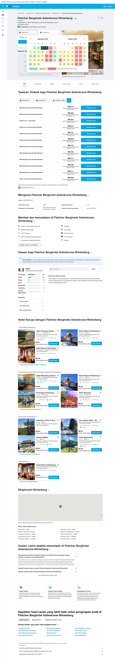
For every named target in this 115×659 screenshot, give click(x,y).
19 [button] (50, 56)
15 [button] (34, 56)
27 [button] (54, 60)
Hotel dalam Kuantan (81, 630)
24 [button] (42, 60)
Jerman (27, 13)
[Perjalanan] (3, 30)
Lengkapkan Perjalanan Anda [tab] (52, 620)
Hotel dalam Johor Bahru (26, 635)
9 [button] (38, 52)
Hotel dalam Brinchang (53, 630)
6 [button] (54, 48)
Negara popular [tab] (36, 620)
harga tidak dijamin (62, 643)
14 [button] (30, 56)
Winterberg (54, 13)
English (44, 2)
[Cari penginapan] (3, 15)
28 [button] (30, 64)
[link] (33, 364)
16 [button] (38, 56)
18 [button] (46, 56)
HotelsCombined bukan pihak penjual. (30, 648)
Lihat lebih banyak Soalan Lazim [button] (47, 575)
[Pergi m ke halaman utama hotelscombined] (12, 6)
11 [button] (46, 52)
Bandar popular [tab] (24, 620)
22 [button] (34, 60)
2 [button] (38, 48)
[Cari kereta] (3, 18)
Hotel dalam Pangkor (81, 633)
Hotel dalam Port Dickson (54, 635)
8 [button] (34, 52)
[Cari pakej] (3, 22)
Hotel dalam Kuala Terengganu (27, 630)
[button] (113, 2)
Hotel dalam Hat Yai (24, 628)
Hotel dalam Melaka (80, 635)
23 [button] (38, 60)
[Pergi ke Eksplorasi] (3, 25)
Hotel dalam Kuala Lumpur (82, 628)
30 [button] (38, 64)
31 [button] (80, 64)
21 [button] (30, 60)
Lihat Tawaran (54, 343)
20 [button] (54, 56)
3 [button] (42, 48)
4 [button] (46, 48)
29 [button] (34, 64)
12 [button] (50, 52)
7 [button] (30, 52)
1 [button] (34, 48)
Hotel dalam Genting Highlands (28, 633)
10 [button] (42, 52)
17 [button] (42, 56)
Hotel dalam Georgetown (54, 628)
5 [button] (50, 48)
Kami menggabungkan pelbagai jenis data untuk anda (35, 651)
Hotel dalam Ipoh (51, 633)
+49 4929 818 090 (23, 24)
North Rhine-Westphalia (41, 13)
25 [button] (46, 60)
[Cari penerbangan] (3, 11)
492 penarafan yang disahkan (37, 27)
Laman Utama (21, 13)
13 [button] (54, 52)
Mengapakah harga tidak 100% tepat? (30, 654)
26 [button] (50, 60)
